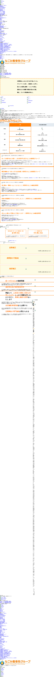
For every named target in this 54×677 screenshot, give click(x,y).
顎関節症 (1, 15)
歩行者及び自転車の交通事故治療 (5, 47)
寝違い (8, 189)
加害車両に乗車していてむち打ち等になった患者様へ (8, 51)
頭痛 (0, 18)
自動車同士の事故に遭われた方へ (5, 47)
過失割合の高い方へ (3, 658)
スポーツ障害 (2, 35)
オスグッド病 (2, 30)
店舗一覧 (1, 610)
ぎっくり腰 (2, 25)
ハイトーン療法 (2, 12)
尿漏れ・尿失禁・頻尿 (3, 641)
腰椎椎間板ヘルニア (3, 26)
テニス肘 (1, 36)
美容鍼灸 (1, 10)
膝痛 (0, 29)
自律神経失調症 (2, 33)
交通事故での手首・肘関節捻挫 (5, 49)
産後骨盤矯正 (2, 6)
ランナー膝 (2, 37)
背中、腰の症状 (2, 632)
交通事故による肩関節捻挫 (4, 46)
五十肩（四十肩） (3, 22)
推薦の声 (1, 53)
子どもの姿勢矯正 (3, 7)
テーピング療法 (35, 177)
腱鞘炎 (1, 22)
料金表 (1, 56)
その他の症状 (2, 639)
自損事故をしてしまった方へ (4, 48)
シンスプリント (2, 645)
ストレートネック (3, 17)
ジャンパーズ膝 (2, 648)
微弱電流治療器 (2, 13)
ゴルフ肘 (1, 39)
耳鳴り (1, 19)
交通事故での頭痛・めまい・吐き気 (5, 44)
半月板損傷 (2, 41)
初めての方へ (2, 52)
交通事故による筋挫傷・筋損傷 (5, 45)
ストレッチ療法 (2, 11)
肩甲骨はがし (2, 8)
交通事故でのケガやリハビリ (4, 649)
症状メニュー (2, 58)
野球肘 (1, 38)
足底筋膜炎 (2, 31)
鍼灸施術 (1, 9)
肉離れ (7, 173)
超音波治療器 (2, 14)
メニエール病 (2, 20)
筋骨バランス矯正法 (3, 5)
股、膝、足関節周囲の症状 (4, 636)
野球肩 (1, 40)
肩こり (1, 16)
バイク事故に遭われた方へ (4, 50)
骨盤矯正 (1, 6)
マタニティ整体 (2, 616)
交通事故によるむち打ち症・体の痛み (6, 651)
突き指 (1, 23)
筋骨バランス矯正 (9, 204)
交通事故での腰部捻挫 (3, 656)
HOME (1, 55)
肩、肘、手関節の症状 (3, 629)
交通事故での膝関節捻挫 (4, 43)
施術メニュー (2, 57)
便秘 (0, 32)
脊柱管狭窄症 (2, 27)
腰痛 (0, 632)
